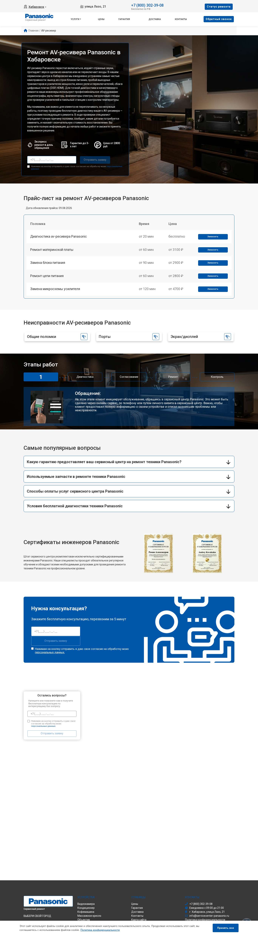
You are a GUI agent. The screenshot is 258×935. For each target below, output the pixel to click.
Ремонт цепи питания (47, 276)
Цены (101, 19)
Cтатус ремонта (219, 6)
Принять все (225, 927)
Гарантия (124, 19)
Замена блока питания (47, 263)
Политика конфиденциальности (100, 929)
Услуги (75, 19)
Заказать (213, 236)
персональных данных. (50, 652)
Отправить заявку (95, 159)
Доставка (155, 19)
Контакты (181, 19)
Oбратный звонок (219, 19)
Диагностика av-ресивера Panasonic (58, 236)
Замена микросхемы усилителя (55, 289)
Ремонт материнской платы (51, 250)
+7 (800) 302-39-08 (147, 5)
